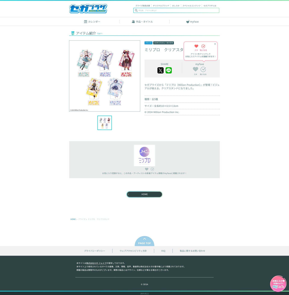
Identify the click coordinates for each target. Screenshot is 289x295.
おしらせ (175, 5)
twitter (160, 70)
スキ (195, 68)
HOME (73, 219)
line (169, 70)
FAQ (163, 250)
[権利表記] (144, 294)
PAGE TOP (144, 241)
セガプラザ (88, 8)
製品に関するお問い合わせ (192, 250)
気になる (203, 69)
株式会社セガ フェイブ (96, 263)
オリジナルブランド (161, 5)
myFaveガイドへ (278, 284)
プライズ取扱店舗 (142, 5)
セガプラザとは (210, 5)
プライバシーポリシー (94, 250)
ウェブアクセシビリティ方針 (133, 250)
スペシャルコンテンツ (191, 5)
